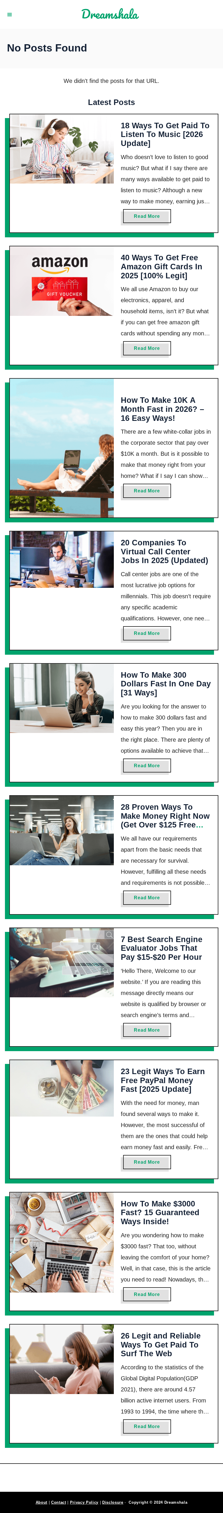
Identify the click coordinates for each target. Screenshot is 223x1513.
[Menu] (9, 14)
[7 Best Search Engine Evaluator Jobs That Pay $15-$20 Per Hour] (62, 963)
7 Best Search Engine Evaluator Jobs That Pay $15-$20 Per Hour (161, 948)
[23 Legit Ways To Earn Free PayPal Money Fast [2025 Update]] (62, 1088)
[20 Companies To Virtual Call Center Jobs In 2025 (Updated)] (62, 559)
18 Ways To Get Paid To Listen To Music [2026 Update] (165, 134)
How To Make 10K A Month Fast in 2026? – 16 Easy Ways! (162, 409)
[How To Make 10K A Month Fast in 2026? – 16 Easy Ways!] (62, 448)
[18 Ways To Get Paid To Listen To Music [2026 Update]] (62, 149)
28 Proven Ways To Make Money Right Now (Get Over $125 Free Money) (165, 820)
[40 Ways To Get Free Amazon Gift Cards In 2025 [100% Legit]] (62, 281)
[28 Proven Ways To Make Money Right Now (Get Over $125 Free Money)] (62, 830)
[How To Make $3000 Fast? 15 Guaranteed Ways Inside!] (62, 1242)
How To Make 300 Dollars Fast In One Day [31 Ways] (166, 684)
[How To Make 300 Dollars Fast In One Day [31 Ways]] (62, 698)
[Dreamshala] (112, 14)
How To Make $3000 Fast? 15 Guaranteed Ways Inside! (160, 1212)
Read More (149, 218)
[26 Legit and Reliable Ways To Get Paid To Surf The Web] (62, 1359)
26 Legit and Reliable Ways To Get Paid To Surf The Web (161, 1345)
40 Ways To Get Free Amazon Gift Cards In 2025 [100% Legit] (161, 266)
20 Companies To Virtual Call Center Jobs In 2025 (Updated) (164, 551)
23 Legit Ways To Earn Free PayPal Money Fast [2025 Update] (163, 1080)
